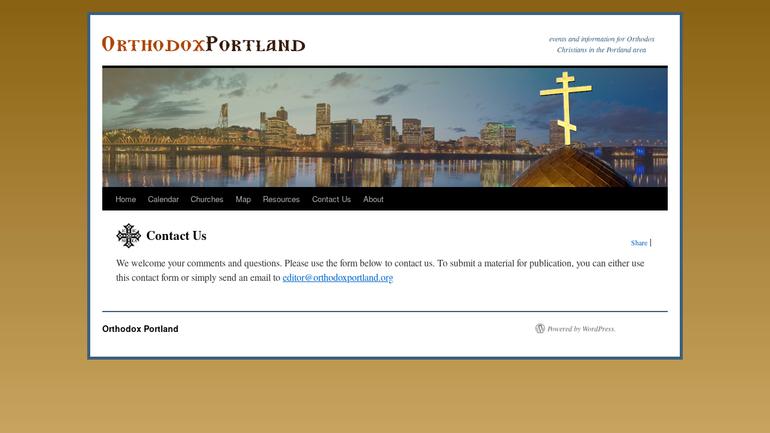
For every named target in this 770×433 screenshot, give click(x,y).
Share (639, 242)
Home (126, 198)
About (373, 198)
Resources (281, 198)
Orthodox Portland (140, 328)
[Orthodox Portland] (207, 44)
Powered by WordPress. (581, 328)
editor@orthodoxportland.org (338, 277)
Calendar (163, 198)
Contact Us (331, 198)
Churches (207, 198)
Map (243, 198)
